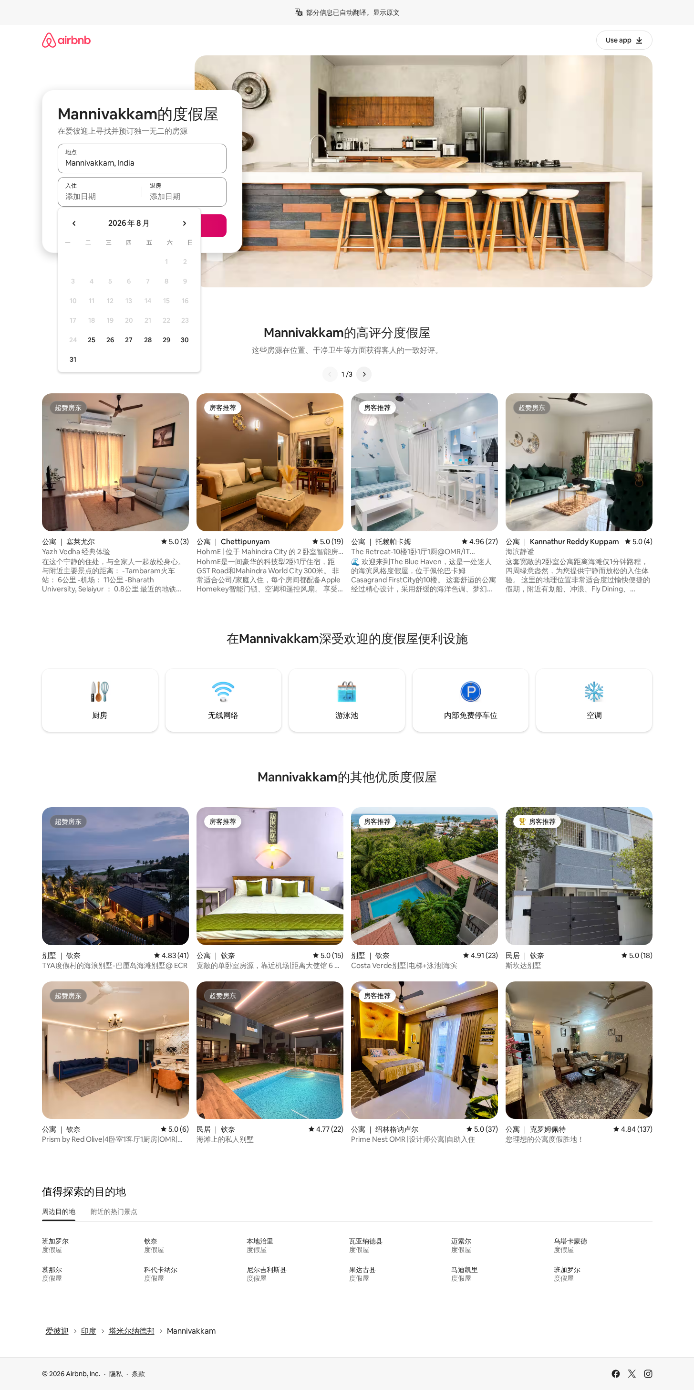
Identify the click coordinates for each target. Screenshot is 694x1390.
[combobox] (142, 162)
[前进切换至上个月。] (74, 223)
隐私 (116, 1373)
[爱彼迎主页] (66, 40)
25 (91, 340)
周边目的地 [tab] (58, 1211)
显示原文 (386, 12)
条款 (138, 1373)
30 (185, 340)
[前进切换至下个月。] (184, 223)
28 (148, 340)
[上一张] (330, 374)
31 (73, 359)
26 (110, 340)
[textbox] (100, 196)
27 (129, 340)
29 (166, 340)
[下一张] (364, 374)
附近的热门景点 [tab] (114, 1211)
